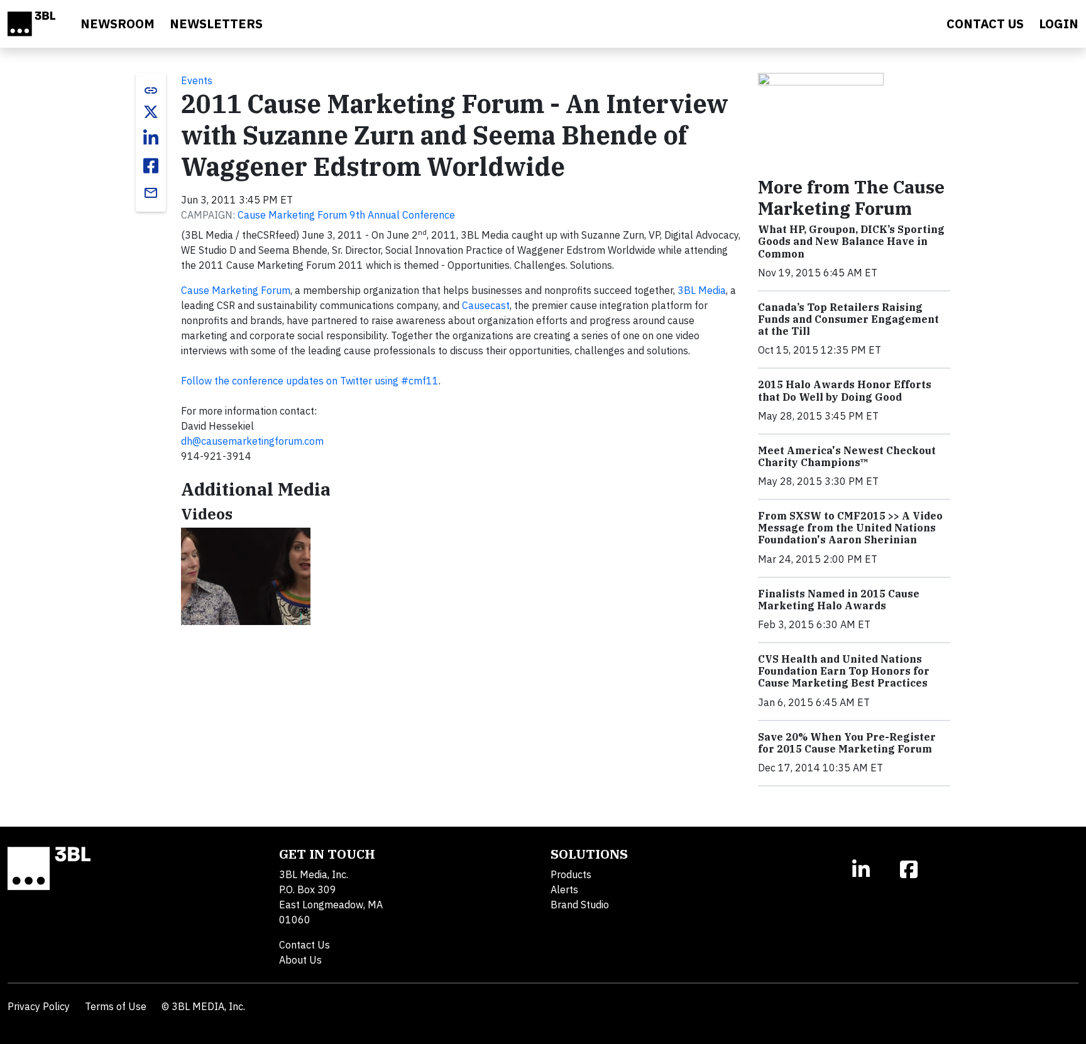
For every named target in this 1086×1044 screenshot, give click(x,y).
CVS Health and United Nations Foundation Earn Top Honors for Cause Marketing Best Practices (844, 671)
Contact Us (304, 944)
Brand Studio (580, 904)
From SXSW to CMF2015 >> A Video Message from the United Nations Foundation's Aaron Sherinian (850, 527)
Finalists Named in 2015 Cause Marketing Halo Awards (838, 599)
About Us (300, 960)
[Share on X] (150, 112)
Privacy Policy (39, 1006)
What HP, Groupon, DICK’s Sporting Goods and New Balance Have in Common (851, 241)
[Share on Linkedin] (150, 138)
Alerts (564, 889)
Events (196, 80)
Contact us (985, 23)
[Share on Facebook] (150, 166)
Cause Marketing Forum (235, 290)
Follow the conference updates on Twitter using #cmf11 (310, 380)
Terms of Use (115, 1006)
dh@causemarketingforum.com (252, 441)
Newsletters (216, 23)
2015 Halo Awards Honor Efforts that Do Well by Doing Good (844, 390)
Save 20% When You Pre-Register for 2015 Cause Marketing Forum (847, 743)
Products (571, 874)
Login (1058, 23)
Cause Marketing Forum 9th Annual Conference (346, 215)
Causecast (486, 305)
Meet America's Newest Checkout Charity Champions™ (847, 456)
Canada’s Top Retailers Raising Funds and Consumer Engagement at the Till (848, 319)
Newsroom (117, 23)
